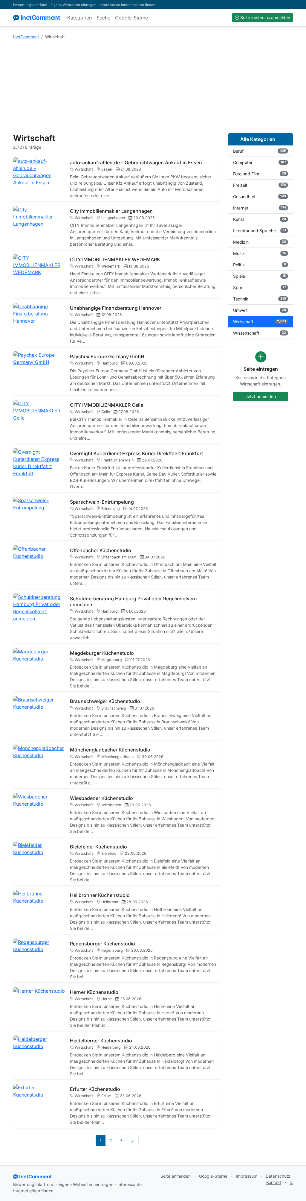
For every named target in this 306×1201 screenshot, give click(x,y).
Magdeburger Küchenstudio (102, 653)
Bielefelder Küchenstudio (98, 847)
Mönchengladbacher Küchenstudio (110, 750)
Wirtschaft (259, 321)
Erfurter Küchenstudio (95, 1089)
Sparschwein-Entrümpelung (102, 502)
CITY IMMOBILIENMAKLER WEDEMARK (115, 259)
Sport (259, 287)
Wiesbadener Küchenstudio (101, 798)
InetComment (40, 17)
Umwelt (259, 310)
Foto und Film (259, 173)
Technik (259, 298)
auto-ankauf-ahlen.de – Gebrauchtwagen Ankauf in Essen (136, 163)
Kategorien (79, 18)
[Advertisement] (153, 86)
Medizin (259, 242)
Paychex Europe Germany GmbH (107, 356)
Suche (103, 18)
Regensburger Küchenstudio (102, 944)
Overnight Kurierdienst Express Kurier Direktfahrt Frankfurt (136, 453)
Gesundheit (259, 196)
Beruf (259, 151)
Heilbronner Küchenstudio (100, 895)
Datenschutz (278, 1176)
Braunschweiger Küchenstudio (105, 701)
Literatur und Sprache (259, 230)
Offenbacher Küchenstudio (100, 550)
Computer (259, 162)
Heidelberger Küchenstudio (101, 1041)
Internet (259, 207)
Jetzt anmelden (260, 396)
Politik (259, 264)
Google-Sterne (131, 18)
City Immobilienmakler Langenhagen (111, 211)
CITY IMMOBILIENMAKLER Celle (106, 405)
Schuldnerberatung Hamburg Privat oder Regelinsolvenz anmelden (134, 601)
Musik (259, 253)
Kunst (259, 219)
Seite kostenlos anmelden (265, 17)
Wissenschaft (259, 332)
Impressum (246, 1176)
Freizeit (259, 185)
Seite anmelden (175, 1176)
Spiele (259, 276)
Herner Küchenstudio (94, 992)
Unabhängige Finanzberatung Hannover (115, 308)
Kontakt (273, 1182)
